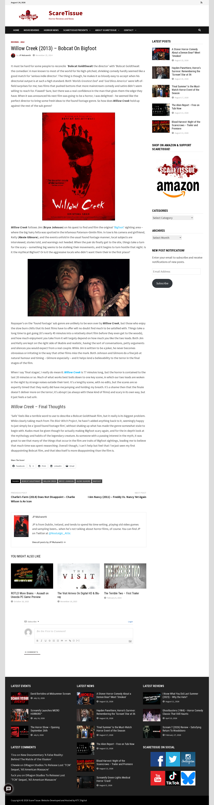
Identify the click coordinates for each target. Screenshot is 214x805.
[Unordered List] (58, 640)
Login (130, 621)
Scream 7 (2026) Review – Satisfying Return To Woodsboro (182, 729)
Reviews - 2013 (17, 42)
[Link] (70, 640)
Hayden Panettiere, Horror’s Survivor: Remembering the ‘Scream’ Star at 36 (186, 71)
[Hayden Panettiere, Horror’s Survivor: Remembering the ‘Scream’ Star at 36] (161, 68)
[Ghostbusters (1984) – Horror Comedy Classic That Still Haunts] (151, 711)
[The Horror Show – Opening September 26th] (19, 728)
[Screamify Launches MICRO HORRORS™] (19, 711)
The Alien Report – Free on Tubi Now (115, 744)
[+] (77, 640)
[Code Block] (66, 640)
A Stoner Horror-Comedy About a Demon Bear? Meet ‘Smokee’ (186, 52)
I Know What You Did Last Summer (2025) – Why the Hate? (180, 695)
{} (74, 640)
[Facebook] (186, 2)
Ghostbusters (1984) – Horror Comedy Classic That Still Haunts (183, 712)
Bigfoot (119, 227)
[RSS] (201, 2)
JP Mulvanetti (25, 55)
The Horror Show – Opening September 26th (45, 729)
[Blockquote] (62, 640)
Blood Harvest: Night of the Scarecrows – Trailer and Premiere (186, 125)
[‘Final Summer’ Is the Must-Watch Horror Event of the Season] (161, 87)
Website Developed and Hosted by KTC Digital (64, 800)
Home (16, 30)
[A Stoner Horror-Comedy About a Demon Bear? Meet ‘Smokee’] (161, 50)
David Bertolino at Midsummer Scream (51, 693)
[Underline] (46, 640)
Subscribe (162, 283)
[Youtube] (190, 2)
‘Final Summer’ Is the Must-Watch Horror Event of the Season (186, 90)
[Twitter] (194, 2)
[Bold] (37, 640)
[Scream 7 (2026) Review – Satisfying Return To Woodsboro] (151, 728)
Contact (128, 30)
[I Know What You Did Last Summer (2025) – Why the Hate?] (151, 694)
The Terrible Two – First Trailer (121, 593)
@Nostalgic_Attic (60, 533)
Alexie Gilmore (83, 481)
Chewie (15, 765)
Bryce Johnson (66, 481)
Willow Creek (49, 481)
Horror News (51, 30)
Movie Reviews (31, 30)
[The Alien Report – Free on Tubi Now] (161, 105)
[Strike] (50, 640)
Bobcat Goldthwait (31, 481)
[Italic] (41, 640)
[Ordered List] (54, 640)
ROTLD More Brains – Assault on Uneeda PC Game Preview (29, 595)
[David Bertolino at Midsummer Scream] (19, 694)
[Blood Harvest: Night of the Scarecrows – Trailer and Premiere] (161, 122)
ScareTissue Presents (75, 30)
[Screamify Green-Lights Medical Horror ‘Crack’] (85, 778)
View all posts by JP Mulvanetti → (49, 542)
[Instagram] (198, 2)
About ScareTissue (105, 30)
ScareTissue (66, 13)
